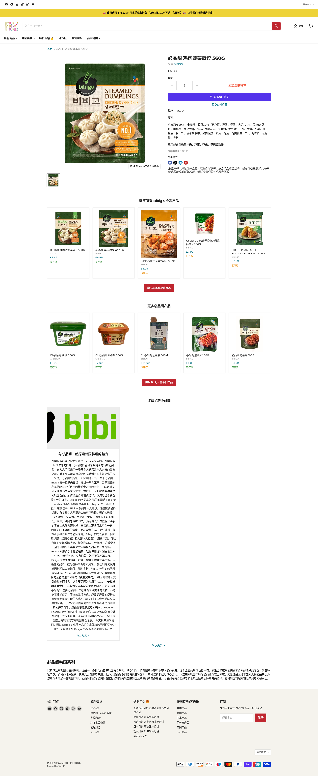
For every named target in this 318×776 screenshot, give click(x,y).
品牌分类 (93, 38)
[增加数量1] (197, 85)
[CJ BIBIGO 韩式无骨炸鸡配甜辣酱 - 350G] (204, 224)
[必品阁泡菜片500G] (250, 334)
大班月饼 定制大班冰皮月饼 (148, 721)
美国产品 (182, 727)
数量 (170, 78)
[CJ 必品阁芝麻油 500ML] (159, 334)
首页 (50, 49)
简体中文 (307, 4)
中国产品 (182, 708)
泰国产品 (182, 713)
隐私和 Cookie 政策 (101, 713)
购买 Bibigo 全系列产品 (159, 382)
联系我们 (95, 708)
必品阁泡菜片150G (197, 355)
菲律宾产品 (183, 722)
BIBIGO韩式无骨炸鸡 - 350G (158, 261)
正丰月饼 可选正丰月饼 (146, 726)
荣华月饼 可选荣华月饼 (146, 717)
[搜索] (276, 26)
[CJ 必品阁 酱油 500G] (68, 334)
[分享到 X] (175, 163)
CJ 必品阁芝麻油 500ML (155, 355)
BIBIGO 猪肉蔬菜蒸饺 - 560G (67, 250)
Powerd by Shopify (56, 766)
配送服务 (95, 727)
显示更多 (157, 645)
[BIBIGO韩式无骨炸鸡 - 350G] (159, 234)
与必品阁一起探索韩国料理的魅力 (83, 454)
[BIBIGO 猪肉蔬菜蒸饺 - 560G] (68, 228)
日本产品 (182, 717)
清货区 (63, 38)
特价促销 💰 (46, 38)
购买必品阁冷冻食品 (159, 288)
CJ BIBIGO (55, 358)
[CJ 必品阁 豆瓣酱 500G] (113, 334)
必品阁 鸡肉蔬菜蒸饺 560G (111, 250)
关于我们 (95, 732)
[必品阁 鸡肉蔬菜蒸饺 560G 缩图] (53, 180)
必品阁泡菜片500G (243, 355)
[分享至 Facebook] (170, 163)
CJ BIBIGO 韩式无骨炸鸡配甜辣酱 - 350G (203, 242)
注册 (261, 718)
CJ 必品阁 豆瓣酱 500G (109, 355)
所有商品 (9, 38)
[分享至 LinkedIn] (181, 163)
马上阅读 (81, 635)
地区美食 (27, 38)
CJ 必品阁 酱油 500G (62, 355)
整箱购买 (77, 38)
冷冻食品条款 (97, 722)
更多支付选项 (219, 104)
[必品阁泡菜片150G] (204, 334)
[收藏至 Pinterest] (186, 163)
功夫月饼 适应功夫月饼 (146, 731)
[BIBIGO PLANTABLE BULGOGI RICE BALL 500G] (250, 228)
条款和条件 (96, 717)
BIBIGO (178, 64)
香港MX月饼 (140, 736)
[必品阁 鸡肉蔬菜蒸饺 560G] (113, 228)
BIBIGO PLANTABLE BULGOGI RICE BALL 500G (248, 251)
